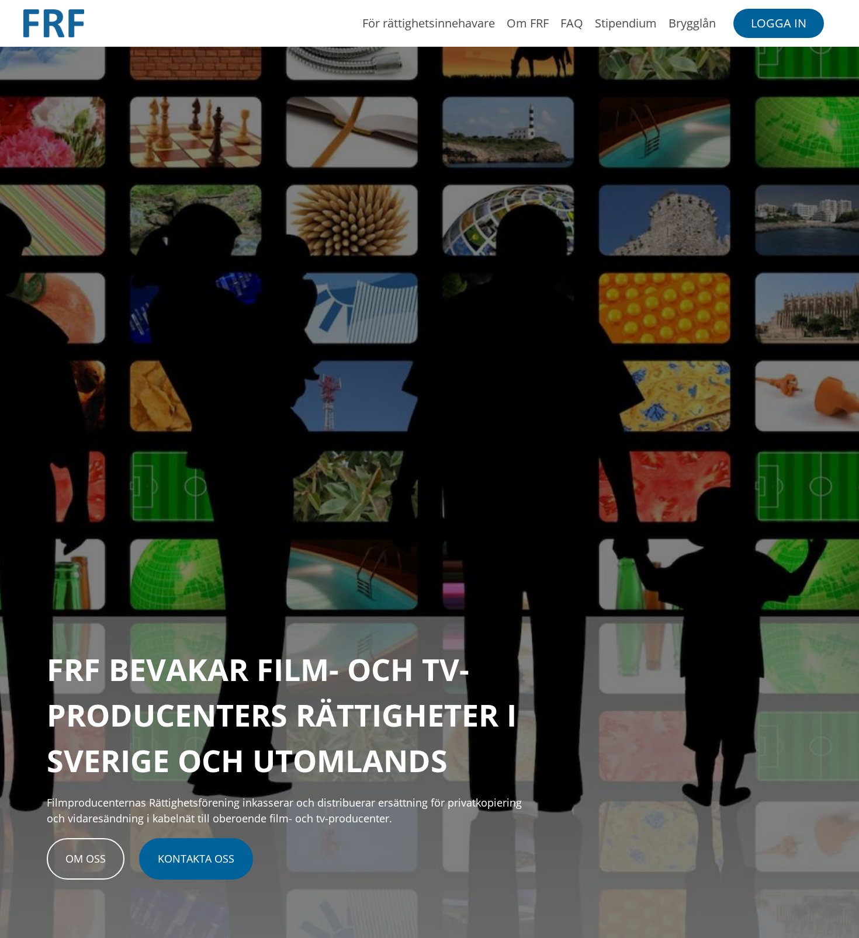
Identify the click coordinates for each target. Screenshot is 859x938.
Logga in (778, 23)
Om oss (85, 859)
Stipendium (626, 23)
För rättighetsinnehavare (428, 23)
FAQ (571, 23)
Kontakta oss (196, 859)
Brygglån (692, 23)
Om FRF (528, 23)
